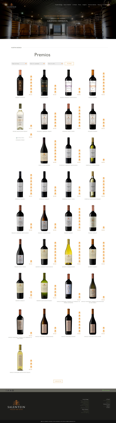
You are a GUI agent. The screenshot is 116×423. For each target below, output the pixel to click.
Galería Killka (86, 411)
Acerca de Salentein (84, 401)
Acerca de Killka (85, 410)
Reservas (100, 4)
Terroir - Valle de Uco (84, 400)
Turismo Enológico (85, 404)
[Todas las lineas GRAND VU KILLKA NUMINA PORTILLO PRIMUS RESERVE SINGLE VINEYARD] (19, 63)
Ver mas (30, 94)
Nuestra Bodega (58, 4)
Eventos (108, 401)
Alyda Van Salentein (92, 4)
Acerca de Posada (106, 400)
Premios (86, 406)
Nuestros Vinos (85, 403)
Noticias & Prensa (106, 404)
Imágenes (84, 4)
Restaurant (108, 402)
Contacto (105, 4)
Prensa (79, 4)
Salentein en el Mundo (84, 405)
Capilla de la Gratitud (84, 407)
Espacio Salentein (67, 4)
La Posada (74, 4)
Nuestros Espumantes (84, 402)
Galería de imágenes (84, 412)
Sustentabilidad (107, 390)
